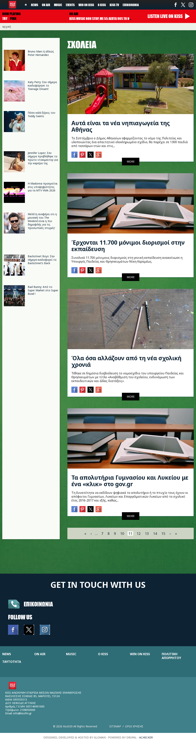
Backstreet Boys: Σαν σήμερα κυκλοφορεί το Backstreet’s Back (42, 259)
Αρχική (6, 26)
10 (122, 533)
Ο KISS (103, 654)
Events (70, 5)
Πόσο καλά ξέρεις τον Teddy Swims (41, 114)
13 (147, 533)
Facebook (175, 5)
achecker (146, 737)
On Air (46, 5)
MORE (131, 161)
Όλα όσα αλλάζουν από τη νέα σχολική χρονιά (126, 361)
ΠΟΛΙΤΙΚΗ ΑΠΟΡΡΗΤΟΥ (171, 656)
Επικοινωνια (38, 604)
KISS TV (114, 5)
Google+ (99, 155)
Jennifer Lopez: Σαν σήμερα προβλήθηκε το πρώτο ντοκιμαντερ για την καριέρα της (43, 158)
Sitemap (115, 726)
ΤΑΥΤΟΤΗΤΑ (11, 662)
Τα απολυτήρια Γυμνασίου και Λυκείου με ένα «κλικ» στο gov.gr (129, 481)
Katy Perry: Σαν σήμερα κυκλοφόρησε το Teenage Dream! (42, 85)
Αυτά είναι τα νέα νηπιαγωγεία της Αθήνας (120, 126)
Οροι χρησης (134, 726)
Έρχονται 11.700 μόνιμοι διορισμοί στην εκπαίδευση (128, 245)
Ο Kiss (102, 5)
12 (138, 533)
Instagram (191, 5)
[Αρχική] (12, 4)
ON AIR (39, 654)
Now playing (11, 14)
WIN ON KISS (140, 654)
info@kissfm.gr (22, 713)
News (34, 5)
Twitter (183, 5)
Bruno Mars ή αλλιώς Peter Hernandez (41, 53)
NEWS (6, 654)
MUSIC (71, 654)
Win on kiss (86, 5)
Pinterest (82, 155)
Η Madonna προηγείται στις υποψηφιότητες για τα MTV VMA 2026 (42, 187)
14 (155, 533)
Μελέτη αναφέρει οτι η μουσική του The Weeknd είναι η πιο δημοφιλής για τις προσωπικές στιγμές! (42, 221)
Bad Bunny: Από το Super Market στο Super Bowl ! (43, 290)
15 (163, 533)
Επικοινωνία (131, 5)
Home (26, 5)
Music (58, 5)
